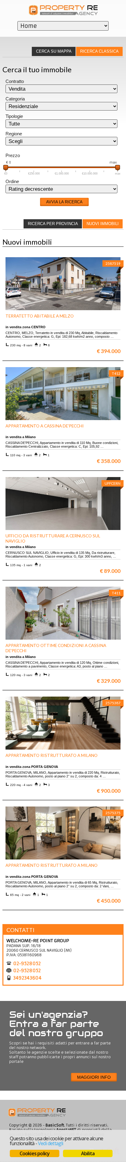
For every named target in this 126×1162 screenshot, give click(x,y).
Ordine (12, 181)
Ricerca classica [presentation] (99, 51)
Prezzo (13, 155)
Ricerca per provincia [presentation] (53, 223)
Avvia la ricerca (64, 202)
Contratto (15, 81)
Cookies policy (35, 1153)
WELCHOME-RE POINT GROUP (37, 940)
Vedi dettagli (50, 1143)
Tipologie (14, 116)
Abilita (87, 1153)
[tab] (99, 51)
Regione (14, 133)
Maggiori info (94, 1077)
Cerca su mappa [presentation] (54, 51)
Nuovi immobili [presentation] (103, 223)
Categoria (15, 98)
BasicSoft (55, 1125)
